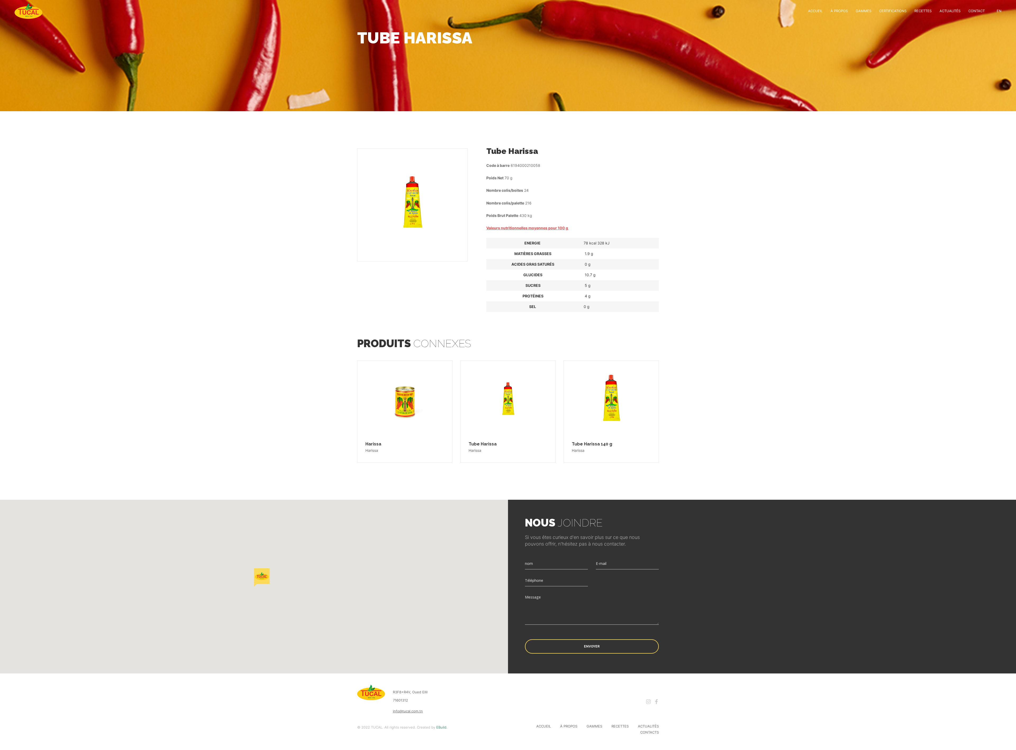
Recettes (923, 11)
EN (999, 11)
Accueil (815, 11)
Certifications (892, 11)
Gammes (863, 11)
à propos (839, 11)
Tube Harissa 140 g (592, 444)
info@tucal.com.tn (408, 711)
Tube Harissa (483, 444)
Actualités (950, 11)
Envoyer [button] (592, 646)
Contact (976, 11)
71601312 (400, 700)
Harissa (373, 444)
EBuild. (441, 727)
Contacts (649, 732)
